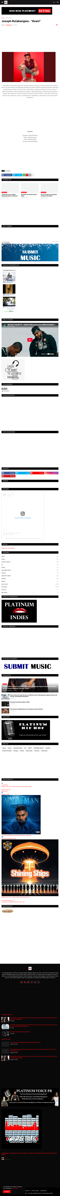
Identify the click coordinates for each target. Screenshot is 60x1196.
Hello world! (5, 791)
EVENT (30, 567)
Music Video (30, 584)
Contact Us (27, 1190)
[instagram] (31, 982)
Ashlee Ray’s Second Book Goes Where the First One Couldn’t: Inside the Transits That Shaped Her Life (33, 1050)
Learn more (15, 1188)
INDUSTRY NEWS (30, 575)
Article (30, 559)
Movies (30, 581)
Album (30, 556)
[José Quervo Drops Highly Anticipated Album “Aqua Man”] (5, 1044)
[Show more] (33, 175)
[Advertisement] (30, 39)
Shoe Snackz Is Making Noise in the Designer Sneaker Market (26, 709)
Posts (5, 1157)
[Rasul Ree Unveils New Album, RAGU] (5, 703)
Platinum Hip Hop (6, 789)
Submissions (43, 1190)
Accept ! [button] (7, 1191)
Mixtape (30, 578)
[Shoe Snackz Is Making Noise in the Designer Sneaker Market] (5, 710)
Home (3, 17)
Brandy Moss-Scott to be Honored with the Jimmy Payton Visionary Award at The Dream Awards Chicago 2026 (33, 1018)
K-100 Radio (5, 785)
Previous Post (5, 241)
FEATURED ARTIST (30, 570)
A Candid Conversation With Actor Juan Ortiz (13, 902)
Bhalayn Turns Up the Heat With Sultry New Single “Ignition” (17, 786)
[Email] (30, 175)
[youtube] (28, 982)
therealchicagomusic (19, 538)
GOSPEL (30, 573)
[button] (2, 2)
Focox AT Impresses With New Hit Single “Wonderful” (49, 195)
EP (30, 564)
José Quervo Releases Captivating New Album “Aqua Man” (16, 835)
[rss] (38, 982)
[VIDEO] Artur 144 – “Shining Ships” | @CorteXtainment (16, 897)
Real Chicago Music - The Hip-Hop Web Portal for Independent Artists (35, 1193)
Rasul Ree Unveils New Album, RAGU (29, 195)
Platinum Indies (5, 794)
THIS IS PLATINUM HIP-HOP (9, 838)
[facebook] (21, 982)
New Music (8, 17)
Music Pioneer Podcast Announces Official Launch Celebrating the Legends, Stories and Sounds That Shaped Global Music (33, 695)
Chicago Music (8, 538)
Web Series (30, 592)
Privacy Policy (35, 1190)
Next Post (55, 241)
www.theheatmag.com (7, 900)
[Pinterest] (27, 175)
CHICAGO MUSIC (30, 562)
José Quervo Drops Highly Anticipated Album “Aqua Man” (10, 195)
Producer (30, 589)
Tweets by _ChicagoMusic (8, 548)
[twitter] (25, 982)
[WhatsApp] (23, 175)
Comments (7, 1159)
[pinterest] (35, 982)
